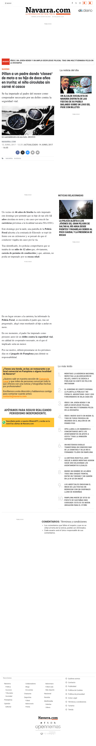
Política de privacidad (76, 694)
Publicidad (72, 686)
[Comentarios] (38, 152)
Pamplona (8, 700)
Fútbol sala (49, 687)
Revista (47, 697)
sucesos (17, 158)
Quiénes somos (74, 679)
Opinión (7, 704)
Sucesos (9, 690)
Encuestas (29, 690)
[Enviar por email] (33, 152)
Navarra (7, 684)
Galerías (48, 704)
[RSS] (55, 723)
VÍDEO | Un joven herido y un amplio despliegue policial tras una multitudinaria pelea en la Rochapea (51, 62)
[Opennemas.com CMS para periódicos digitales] (48, 729)
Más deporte (50, 690)
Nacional (47, 694)
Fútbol (28, 700)
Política (8, 687)
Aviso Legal (72, 698)
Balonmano (50, 684)
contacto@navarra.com (15, 396)
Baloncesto (30, 704)
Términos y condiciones (73, 521)
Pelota (28, 707)
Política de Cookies (75, 690)
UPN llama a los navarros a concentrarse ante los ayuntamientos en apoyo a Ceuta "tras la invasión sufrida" (77, 434)
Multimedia (48, 701)
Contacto (71, 682)
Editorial (8, 707)
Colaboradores (31, 684)
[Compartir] (18, 152)
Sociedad (9, 696)
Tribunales (9, 693)
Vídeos (48, 707)
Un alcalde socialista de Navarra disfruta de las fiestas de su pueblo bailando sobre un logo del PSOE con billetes (75, 102)
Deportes (27, 697)
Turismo (71, 706)
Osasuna (27, 694)
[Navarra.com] (48, 10)
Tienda (70, 710)
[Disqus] (67, 570)
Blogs (28, 687)
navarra (9, 158)
